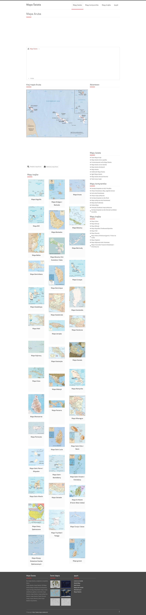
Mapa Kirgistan (95, 240)
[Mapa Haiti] (36, 325)
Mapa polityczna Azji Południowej (100, 200)
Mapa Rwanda (95, 233)
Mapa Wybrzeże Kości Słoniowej (100, 242)
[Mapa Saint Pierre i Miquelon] (36, 465)
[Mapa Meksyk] (57, 386)
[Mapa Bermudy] (77, 245)
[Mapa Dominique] (57, 285)
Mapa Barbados (56, 232)
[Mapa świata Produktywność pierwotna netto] (55, 584)
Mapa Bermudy (77, 248)
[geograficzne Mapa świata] (66, 593)
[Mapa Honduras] (77, 327)
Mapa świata (95, 169)
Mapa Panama (57, 410)
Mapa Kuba (36, 381)
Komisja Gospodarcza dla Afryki (100, 198)
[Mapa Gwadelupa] (36, 304)
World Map (77, 583)
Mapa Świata (33, 4)
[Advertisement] (73, 33)
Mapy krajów (106, 5)
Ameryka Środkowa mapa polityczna (101, 207)
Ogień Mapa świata (96, 174)
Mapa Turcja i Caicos (77, 526)
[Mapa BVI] (36, 223)
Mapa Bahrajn (95, 224)
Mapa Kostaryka (56, 361)
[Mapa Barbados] (57, 229)
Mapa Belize (36, 255)
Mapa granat (77, 561)
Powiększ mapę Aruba (35, 166)
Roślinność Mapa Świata (98, 172)
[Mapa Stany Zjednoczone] (36, 523)
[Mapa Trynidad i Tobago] (57, 529)
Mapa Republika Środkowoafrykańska (102, 228)
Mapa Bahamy (77, 228)
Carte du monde (78, 581)
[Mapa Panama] (57, 407)
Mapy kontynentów (92, 5)
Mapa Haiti (36, 328)
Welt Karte (77, 585)
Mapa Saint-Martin (36, 496)
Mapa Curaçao (77, 279)
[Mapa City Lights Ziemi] (66, 584)
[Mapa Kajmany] (36, 352)
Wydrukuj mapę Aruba (52, 166)
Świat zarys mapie (96, 179)
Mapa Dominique (57, 288)
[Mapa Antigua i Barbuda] (57, 199)
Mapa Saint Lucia (57, 449)
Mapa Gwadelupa (36, 307)
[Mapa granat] (77, 558)
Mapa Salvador (57, 497)
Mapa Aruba (77, 194)
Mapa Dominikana (36, 274)
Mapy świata (77, 5)
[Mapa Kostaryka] (57, 358)
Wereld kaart (77, 590)
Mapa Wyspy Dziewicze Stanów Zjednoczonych (36, 561)
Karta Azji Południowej (97, 193)
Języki (116, 5)
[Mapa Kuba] (36, 378)
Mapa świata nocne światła (99, 165)
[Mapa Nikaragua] (77, 415)
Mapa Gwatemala (57, 315)
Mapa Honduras (77, 330)
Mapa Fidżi (94, 231)
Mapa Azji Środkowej (97, 203)
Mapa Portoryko (36, 437)
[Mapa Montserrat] (36, 413)
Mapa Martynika (77, 388)
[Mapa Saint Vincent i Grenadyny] (77, 473)
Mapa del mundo (78, 587)
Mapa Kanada (77, 360)
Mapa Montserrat (36, 416)
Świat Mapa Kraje (96, 157)
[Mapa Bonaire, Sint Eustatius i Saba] (57, 254)
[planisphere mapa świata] (66, 602)
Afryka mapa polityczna (97, 195)
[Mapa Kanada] (77, 357)
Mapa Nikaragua (77, 418)
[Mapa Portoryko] (36, 434)
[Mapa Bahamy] (77, 224)
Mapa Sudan (94, 221)
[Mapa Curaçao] (77, 276)
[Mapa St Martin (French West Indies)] (77, 496)
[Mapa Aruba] (57, 137)
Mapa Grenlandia (77, 310)
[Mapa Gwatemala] (57, 312)
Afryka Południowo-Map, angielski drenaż (103, 191)
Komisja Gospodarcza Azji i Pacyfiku (101, 188)
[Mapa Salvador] (57, 494)
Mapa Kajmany (36, 355)
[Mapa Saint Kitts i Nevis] (77, 443)
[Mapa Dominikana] (36, 271)
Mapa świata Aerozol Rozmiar (99, 176)
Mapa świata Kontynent (98, 167)
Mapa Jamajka (57, 333)
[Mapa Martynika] (77, 385)
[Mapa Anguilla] (36, 196)
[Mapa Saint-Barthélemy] (57, 471)
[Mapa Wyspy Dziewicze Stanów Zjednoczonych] (36, 555)
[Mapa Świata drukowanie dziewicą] (55, 602)
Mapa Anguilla (36, 199)
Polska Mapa (95, 205)
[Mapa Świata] (55, 593)
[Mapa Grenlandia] (77, 307)
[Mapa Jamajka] (57, 330)
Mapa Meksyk (57, 389)
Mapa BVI (36, 226)
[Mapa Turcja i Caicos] (77, 523)
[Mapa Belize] (36, 252)
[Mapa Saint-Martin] (36, 493)
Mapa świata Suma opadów (99, 160)
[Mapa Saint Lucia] (57, 446)
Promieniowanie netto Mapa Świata (101, 162)
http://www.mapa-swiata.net (40, 612)
